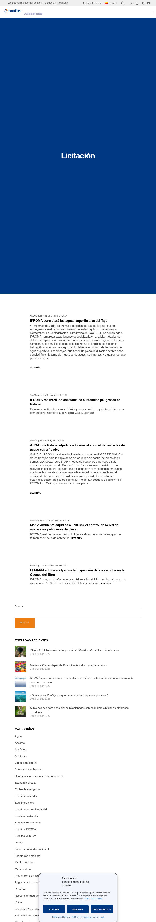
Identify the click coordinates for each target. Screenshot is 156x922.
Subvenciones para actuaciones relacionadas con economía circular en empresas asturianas (79, 710)
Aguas (18, 736)
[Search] (123, 3)
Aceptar (54, 909)
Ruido (18, 902)
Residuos (20, 888)
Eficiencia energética (27, 789)
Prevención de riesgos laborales (34, 875)
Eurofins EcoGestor (26, 815)
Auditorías (21, 756)
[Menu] (149, 12)
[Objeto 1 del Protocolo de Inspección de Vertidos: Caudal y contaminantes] (20, 651)
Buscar (19, 606)
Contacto (49, 3)
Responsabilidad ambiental (31, 895)
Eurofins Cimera (24, 802)
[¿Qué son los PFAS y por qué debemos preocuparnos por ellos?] (20, 696)
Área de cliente (94, 3)
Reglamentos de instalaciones (33, 882)
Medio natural (23, 869)
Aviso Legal (98, 917)
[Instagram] (137, 3)
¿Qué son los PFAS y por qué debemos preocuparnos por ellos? (69, 695)
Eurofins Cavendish (26, 795)
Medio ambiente (24, 862)
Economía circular (26, 782)
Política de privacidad (81, 917)
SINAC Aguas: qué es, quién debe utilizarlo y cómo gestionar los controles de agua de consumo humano (82, 680)
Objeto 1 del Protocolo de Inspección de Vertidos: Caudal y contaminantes (74, 650)
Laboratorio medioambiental (32, 849)
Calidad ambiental (26, 762)
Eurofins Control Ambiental (31, 809)
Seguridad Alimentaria (28, 908)
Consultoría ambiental (28, 769)
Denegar (77, 909)
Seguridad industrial (27, 915)
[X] (142, 3)
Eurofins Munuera (25, 835)
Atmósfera (21, 749)
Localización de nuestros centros (25, 3)
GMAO (19, 842)
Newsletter (62, 3)
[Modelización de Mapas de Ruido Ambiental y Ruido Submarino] (20, 666)
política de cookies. (94, 899)
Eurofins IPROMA (25, 829)
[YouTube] (148, 3)
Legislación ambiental (28, 855)
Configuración (102, 909)
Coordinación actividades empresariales (39, 776)
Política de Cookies (61, 917)
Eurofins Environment (28, 822)
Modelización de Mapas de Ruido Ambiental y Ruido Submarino (68, 665)
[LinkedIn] (132, 3)
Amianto (20, 742)
